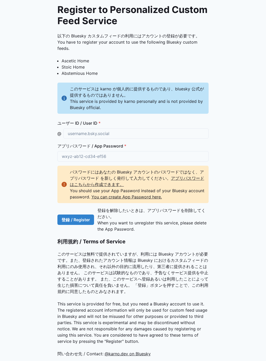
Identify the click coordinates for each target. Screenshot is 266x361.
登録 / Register (76, 219)
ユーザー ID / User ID (79, 123)
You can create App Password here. (126, 196)
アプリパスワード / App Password (91, 146)
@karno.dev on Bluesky (128, 353)
